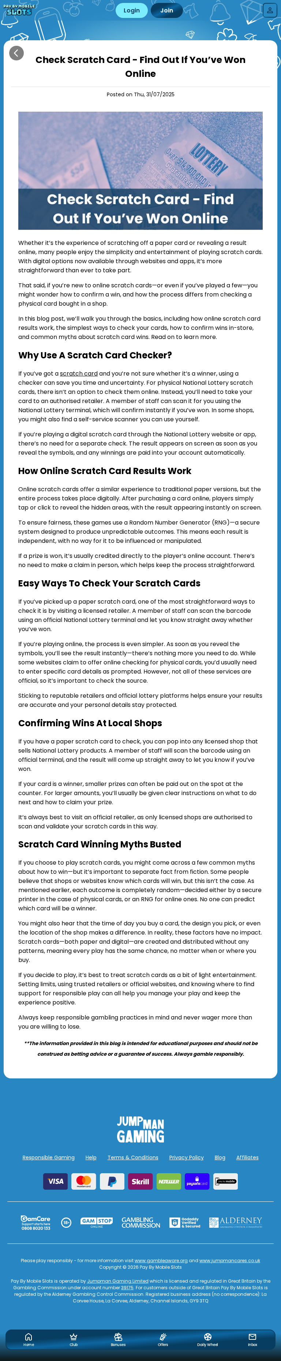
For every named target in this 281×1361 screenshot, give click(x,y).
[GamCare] (35, 1222)
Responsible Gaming (49, 1157)
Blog (220, 1157)
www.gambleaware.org (161, 1260)
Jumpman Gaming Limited (118, 1281)
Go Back (16, 53)
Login (132, 10)
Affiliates (247, 1157)
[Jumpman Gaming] (140, 1140)
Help (91, 1157)
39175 (127, 1287)
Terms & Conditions (133, 1157)
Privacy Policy (186, 1157)
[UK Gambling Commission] (141, 1223)
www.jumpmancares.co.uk (229, 1260)
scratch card (79, 373)
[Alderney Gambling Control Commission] (235, 1223)
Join (166, 10)
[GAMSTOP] (96, 1223)
